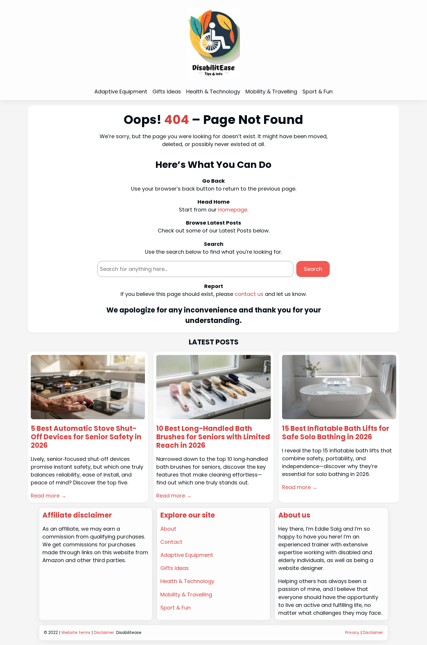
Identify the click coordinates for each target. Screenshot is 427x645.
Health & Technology (187, 581)
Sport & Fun (175, 607)
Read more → (48, 495)
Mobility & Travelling (186, 594)
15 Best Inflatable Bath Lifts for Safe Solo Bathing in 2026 (335, 432)
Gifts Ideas (174, 568)
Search (313, 269)
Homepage (232, 209)
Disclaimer (104, 632)
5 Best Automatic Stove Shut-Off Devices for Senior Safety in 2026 (86, 436)
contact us (249, 294)
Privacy (352, 632)
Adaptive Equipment (186, 555)
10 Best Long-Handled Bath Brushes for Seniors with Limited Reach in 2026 (213, 436)
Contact (171, 542)
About (168, 528)
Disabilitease (128, 632)
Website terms (75, 632)
